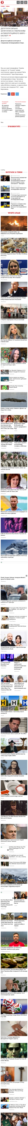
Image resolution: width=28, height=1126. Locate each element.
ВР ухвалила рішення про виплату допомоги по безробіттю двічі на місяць (7, 108)
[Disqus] (14, 150)
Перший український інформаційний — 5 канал (2, 2)
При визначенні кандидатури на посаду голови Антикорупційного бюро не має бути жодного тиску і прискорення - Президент (19, 180)
